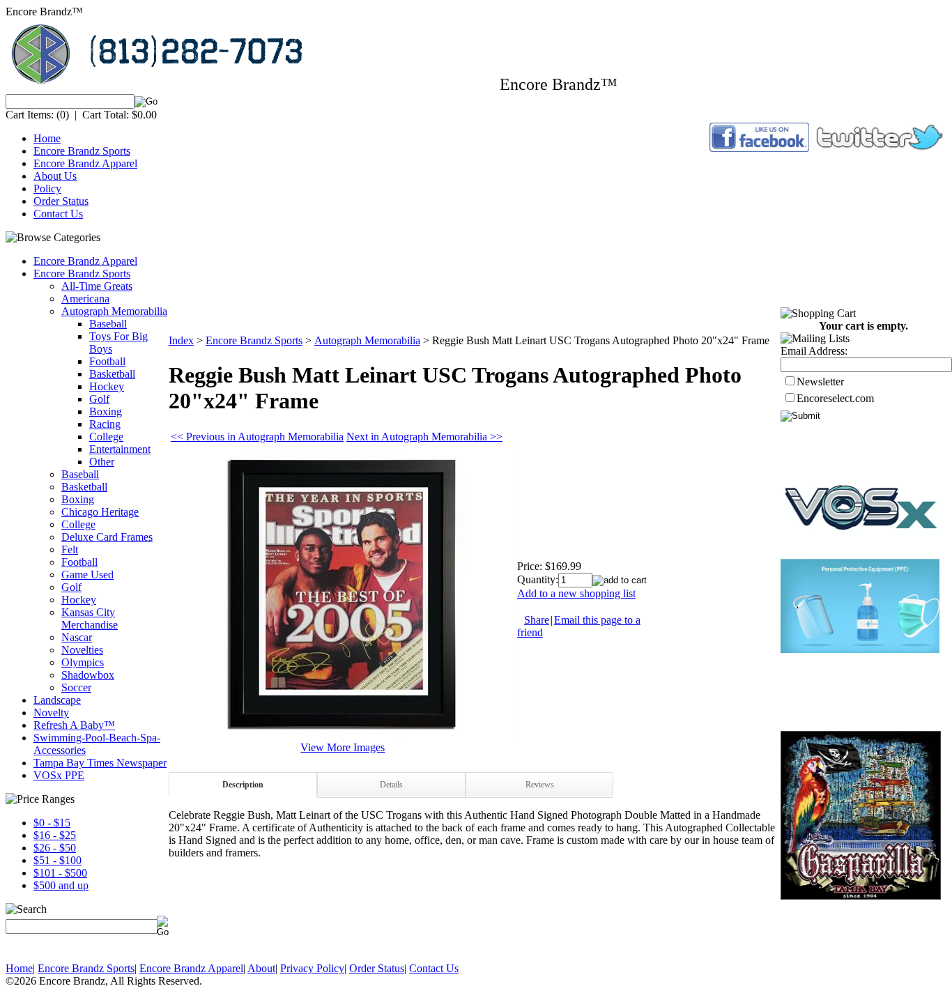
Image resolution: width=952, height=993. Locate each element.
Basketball (112, 374)
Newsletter (820, 381)
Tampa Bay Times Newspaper (100, 763)
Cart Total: (105, 115)
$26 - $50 (54, 848)
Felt (69, 549)
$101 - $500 (60, 873)
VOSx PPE (58, 775)
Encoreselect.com (835, 398)
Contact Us (58, 214)
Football (107, 361)
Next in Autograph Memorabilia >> (424, 436)
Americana (85, 299)
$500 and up (61, 885)
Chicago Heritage (100, 512)
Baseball (108, 324)
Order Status (61, 201)
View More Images (342, 747)
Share (536, 620)
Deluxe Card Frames (107, 537)
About (261, 968)
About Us (55, 176)
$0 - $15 (51, 823)
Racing (105, 424)
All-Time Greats (96, 286)
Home (47, 138)
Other (101, 462)
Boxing (105, 411)
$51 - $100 (57, 860)
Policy (47, 188)
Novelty (51, 712)
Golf (99, 399)
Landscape (57, 700)
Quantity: (537, 579)
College (106, 436)
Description (242, 785)
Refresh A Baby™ (74, 725)
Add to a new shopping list (576, 593)
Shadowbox (87, 675)
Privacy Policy (312, 968)
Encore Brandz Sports (81, 151)
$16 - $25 (54, 835)
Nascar (76, 637)
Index (181, 340)
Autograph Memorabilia (114, 311)
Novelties (82, 650)
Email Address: (814, 351)
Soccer (76, 687)
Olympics (82, 662)
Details (391, 785)
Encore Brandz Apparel (85, 163)
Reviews (539, 785)
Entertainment (120, 449)
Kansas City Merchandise (89, 618)
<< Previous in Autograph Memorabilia (257, 436)
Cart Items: (30, 115)
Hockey (106, 386)
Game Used (87, 574)
